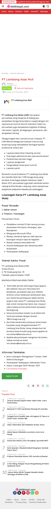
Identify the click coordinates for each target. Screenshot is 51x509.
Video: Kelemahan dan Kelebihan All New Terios (25, 425)
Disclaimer (9, 502)
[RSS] (37, 493)
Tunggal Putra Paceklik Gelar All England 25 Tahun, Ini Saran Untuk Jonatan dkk (28, 417)
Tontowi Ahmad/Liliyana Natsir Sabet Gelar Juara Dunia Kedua (27, 402)
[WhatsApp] (32, 493)
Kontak (32, 500)
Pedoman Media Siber (37, 502)
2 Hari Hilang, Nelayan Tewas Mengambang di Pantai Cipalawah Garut (28, 465)
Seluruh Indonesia (25, 88)
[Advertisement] (25, 44)
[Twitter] (19, 493)
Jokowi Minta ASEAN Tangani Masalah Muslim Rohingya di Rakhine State (26, 473)
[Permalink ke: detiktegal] (4, 84)
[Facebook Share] (28, 386)
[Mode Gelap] (44, 6)
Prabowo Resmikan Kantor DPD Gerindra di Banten (27, 456)
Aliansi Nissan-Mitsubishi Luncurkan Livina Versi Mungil (25, 433)
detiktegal (10, 84)
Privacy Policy (21, 502)
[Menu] (3, 6)
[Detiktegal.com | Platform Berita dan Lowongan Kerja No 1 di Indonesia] (18, 6)
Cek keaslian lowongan (17, 368)
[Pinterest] (24, 493)
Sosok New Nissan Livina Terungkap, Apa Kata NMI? (27, 441)
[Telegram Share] (42, 386)
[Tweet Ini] (33, 386)
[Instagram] (28, 493)
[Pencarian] (47, 6)
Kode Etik (41, 500)
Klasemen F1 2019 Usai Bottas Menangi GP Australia (27, 409)
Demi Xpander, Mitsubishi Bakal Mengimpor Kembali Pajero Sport (27, 449)
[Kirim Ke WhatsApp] (47, 386)
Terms (23, 500)
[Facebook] (15, 493)
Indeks (8, 500)
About (16, 500)
